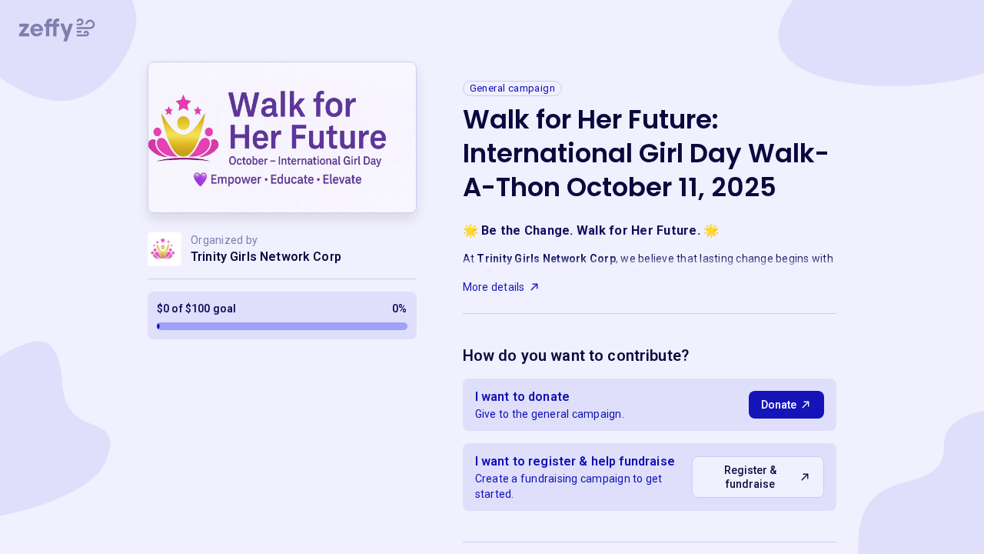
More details (494, 287)
